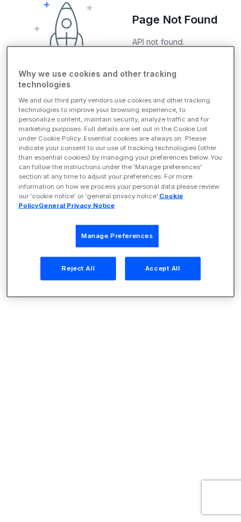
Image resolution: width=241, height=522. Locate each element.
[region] (120, 171)
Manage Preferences (117, 235)
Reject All (78, 268)
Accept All (162, 268)
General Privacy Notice (77, 205)
